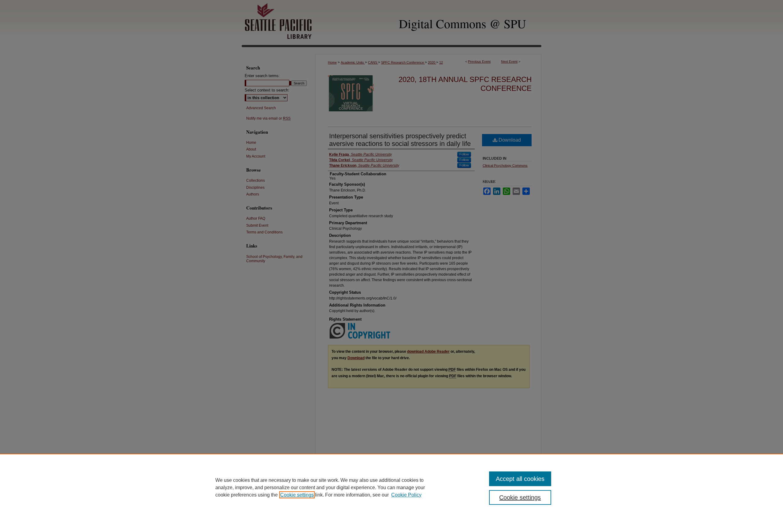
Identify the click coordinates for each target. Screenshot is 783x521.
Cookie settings (297, 494)
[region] (391, 487)
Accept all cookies (520, 478)
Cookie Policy (406, 494)
